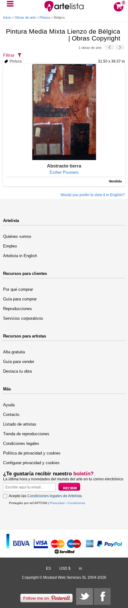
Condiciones (76, 503)
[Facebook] (102, 596)
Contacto (11, 414)
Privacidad (57, 503)
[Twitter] (84, 596)
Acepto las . (46, 496)
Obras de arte (25, 17)
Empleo (10, 246)
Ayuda (9, 405)
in (80, 568)
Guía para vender (18, 361)
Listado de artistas (19, 424)
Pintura (44, 17)
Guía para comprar (20, 299)
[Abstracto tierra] (64, 112)
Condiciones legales (21, 443)
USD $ (65, 568)
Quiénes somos (17, 236)
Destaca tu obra (17, 371)
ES (48, 568)
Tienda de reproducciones (26, 433)
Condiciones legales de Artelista (54, 496)
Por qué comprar (18, 289)
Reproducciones (17, 308)
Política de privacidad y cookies (32, 453)
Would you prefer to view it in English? (93, 195)
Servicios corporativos (23, 318)
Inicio (7, 17)
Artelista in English (20, 255)
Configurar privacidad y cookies (31, 462)
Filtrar (9, 55)
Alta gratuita (14, 352)
